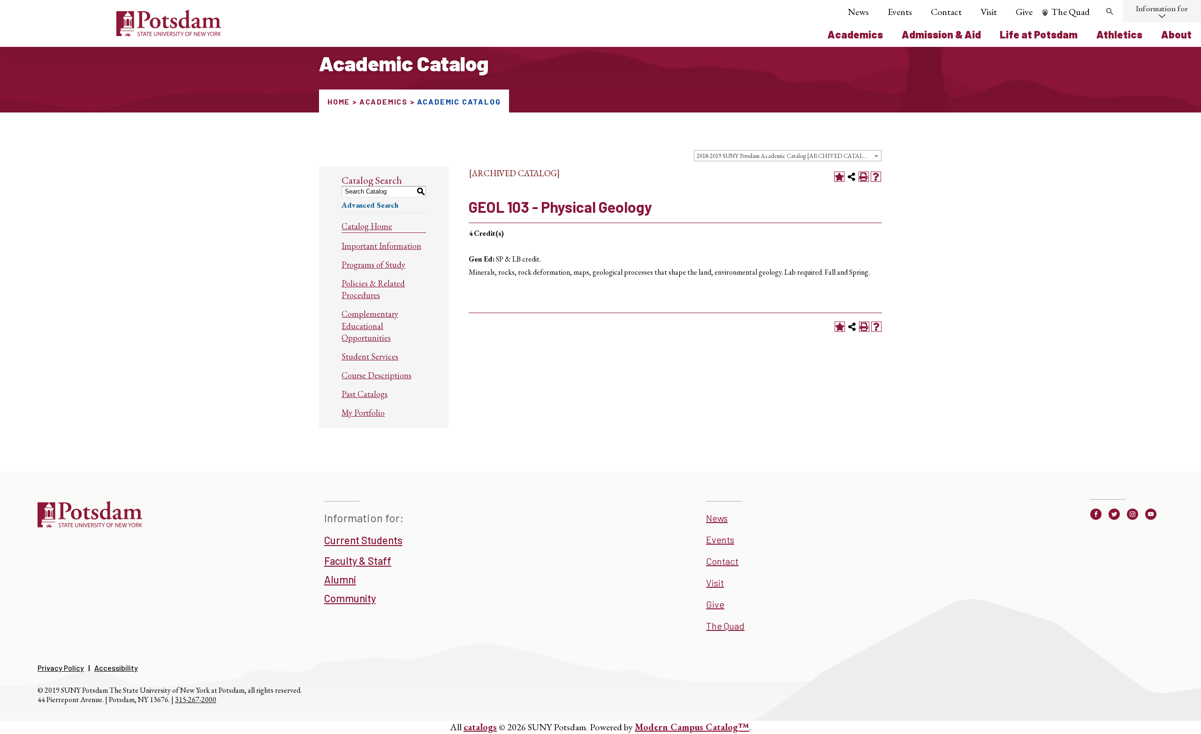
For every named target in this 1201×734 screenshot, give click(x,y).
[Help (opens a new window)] (876, 177)
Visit (989, 12)
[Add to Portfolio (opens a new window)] (839, 177)
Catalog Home (367, 226)
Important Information (381, 245)
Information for (1162, 8)
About (1176, 34)
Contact (946, 12)
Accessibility (116, 667)
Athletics (1119, 34)
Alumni (340, 579)
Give (1024, 12)
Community (350, 598)
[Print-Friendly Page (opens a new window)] (864, 177)
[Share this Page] (851, 177)
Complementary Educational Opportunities (370, 325)
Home (338, 101)
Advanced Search (370, 205)
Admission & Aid (941, 34)
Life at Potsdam (1039, 34)
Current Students (363, 540)
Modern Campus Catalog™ (692, 727)
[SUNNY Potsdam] (90, 524)
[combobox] (788, 155)
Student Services (370, 356)
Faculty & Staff (357, 560)
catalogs (480, 727)
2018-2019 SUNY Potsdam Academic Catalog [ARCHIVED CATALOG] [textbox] (786, 156)
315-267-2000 (195, 699)
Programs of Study (373, 264)
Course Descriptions (376, 375)
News (858, 12)
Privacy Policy (61, 667)
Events (900, 12)
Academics (855, 34)
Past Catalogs (365, 394)
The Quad (1070, 12)
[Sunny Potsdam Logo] (116, 33)
